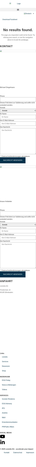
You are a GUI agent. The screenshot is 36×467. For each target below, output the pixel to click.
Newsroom (6, 366)
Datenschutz (17, 452)
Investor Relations (8, 399)
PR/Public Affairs (8, 427)
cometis (5, 357)
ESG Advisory (7, 403)
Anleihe (5, 413)
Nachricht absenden (12, 160)
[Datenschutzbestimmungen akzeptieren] (31, 156)
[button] (18, 9)
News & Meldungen (9, 385)
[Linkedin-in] (2, 442)
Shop (4, 371)
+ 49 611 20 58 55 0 (10, 296)
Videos (4, 389)
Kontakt (6, 452)
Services (5, 361)
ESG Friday (6, 380)
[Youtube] (2, 436)
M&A (4, 417)
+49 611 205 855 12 (7, 90)
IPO (3, 408)
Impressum (30, 452)
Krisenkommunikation (9, 422)
